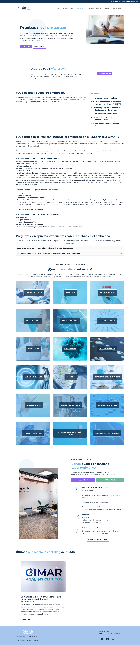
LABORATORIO (68, 8)
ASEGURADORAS (95, 8)
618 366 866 (135, 1)
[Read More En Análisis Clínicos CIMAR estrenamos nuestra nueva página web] (43, 576)
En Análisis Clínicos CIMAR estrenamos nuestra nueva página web (41, 598)
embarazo (31, 97)
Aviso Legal (21, 640)
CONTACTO (117, 8)
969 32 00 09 (122, 1)
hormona (39, 99)
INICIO (57, 8)
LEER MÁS (27, 620)
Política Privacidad (32, 640)
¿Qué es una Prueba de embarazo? (106, 98)
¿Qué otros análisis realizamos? (105, 114)
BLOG (107, 8)
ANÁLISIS (80, 8)
